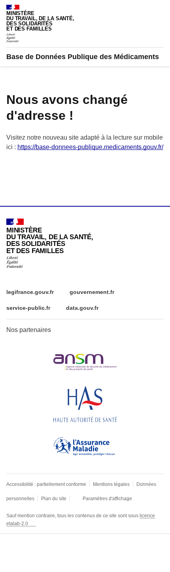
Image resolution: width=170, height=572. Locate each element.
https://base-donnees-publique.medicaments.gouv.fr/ (90, 147)
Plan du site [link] (53, 498)
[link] (82, 56)
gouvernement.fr (92, 292)
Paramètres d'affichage (107, 498)
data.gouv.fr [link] (82, 308)
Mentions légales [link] (111, 484)
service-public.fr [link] (28, 308)
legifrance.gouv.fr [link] (30, 292)
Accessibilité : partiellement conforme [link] (46, 484)
